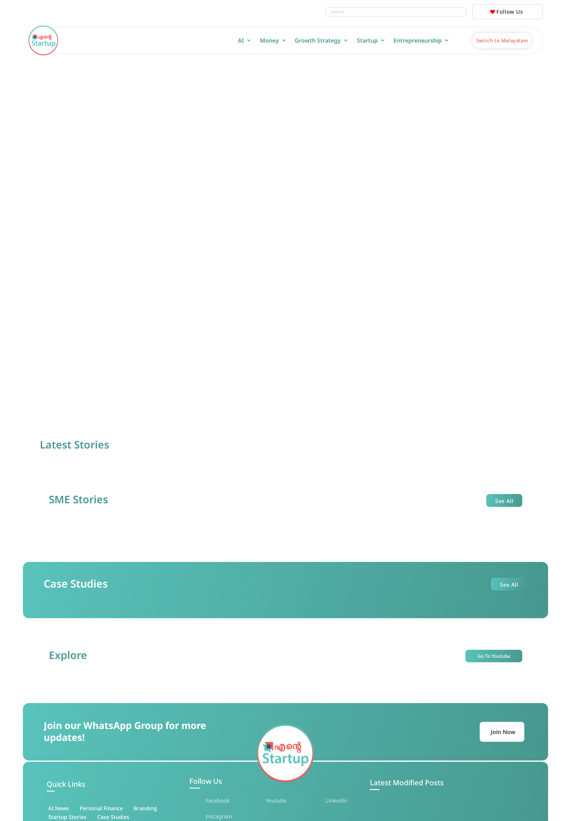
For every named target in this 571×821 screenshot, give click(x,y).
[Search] (460, 12)
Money (269, 40)
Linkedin (336, 800)
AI (241, 40)
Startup (367, 40)
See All (504, 500)
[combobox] (390, 12)
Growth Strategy (318, 40)
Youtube (276, 800)
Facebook (218, 800)
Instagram (219, 816)
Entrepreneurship (417, 40)
